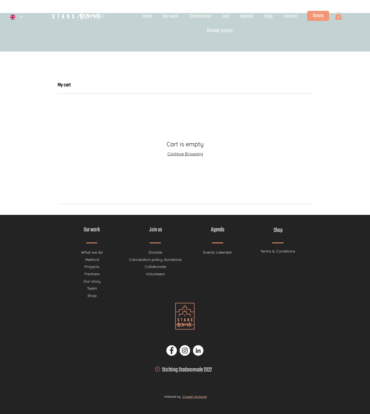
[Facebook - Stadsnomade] (171, 350)
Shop (92, 295)
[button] (338, 16)
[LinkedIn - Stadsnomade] (198, 350)
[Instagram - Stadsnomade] (185, 350)
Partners (92, 273)
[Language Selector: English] (16, 17)
